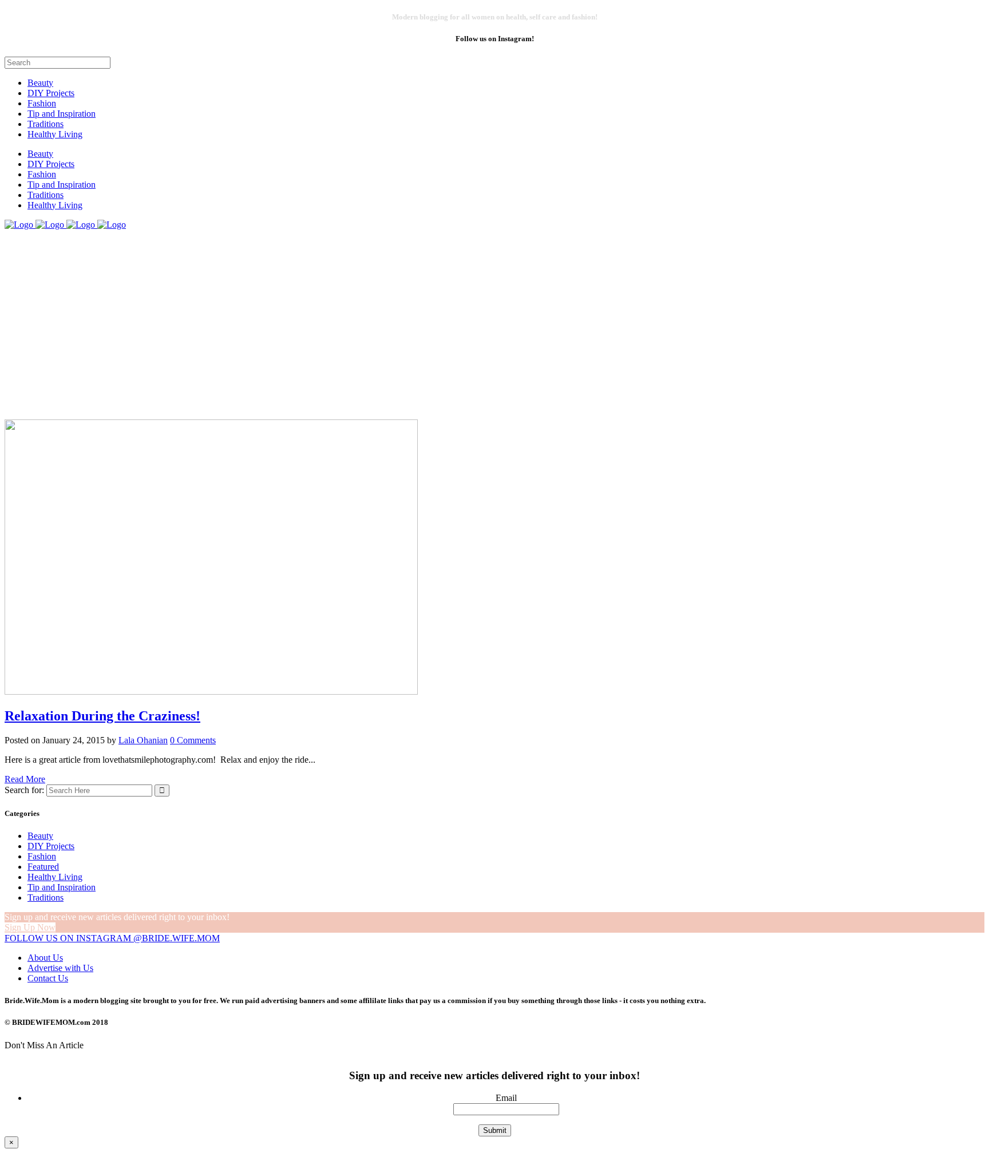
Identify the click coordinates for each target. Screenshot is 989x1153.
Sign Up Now (30, 927)
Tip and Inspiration (61, 887)
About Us (45, 957)
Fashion (41, 856)
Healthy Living (54, 877)
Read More (25, 779)
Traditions (45, 897)
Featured (43, 866)
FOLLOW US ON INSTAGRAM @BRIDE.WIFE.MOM (112, 938)
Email (506, 1098)
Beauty (40, 836)
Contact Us (47, 978)
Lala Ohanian (143, 740)
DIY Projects (50, 846)
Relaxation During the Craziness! (102, 715)
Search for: (24, 790)
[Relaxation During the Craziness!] (211, 691)
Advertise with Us (60, 968)
